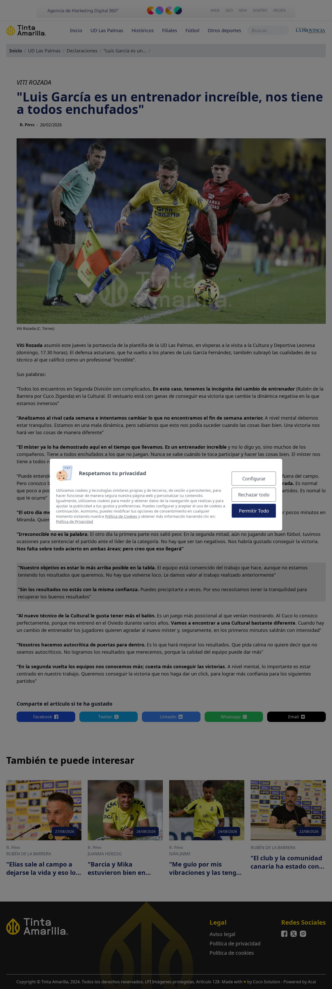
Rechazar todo (253, 495)
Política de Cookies (121, 516)
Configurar (254, 478)
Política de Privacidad (74, 521)
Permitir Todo (254, 511)
